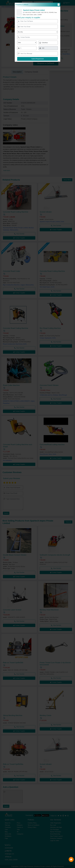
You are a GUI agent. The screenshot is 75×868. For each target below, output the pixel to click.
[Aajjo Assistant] (71, 859)
